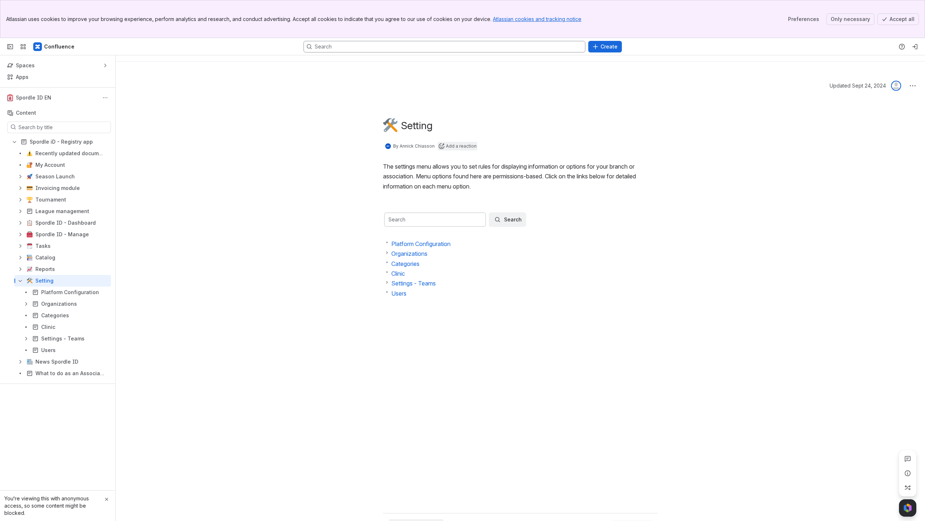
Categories (405, 263)
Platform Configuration (421, 243)
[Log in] (915, 46)
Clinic (398, 273)
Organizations (409, 253)
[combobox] (389, 219)
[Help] (902, 46)
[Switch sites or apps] (23, 46)
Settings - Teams (413, 283)
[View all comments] (907, 459)
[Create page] (907, 488)
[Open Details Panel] (907, 473)
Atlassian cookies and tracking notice (537, 19)
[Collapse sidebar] (10, 46)
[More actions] (105, 97)
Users (398, 293)
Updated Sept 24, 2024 (858, 85)
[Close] (106, 499)
